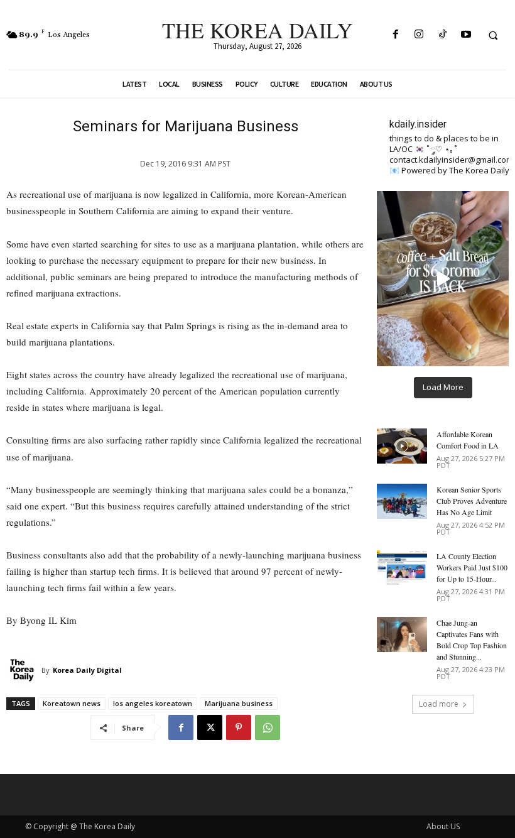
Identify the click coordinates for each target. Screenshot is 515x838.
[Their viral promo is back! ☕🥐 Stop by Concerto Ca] (443, 278)
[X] (209, 727)
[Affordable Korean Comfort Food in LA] (402, 446)
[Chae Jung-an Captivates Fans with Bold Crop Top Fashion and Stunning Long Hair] (402, 634)
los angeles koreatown (152, 703)
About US (443, 826)
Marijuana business (239, 703)
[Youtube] (465, 34)
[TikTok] (442, 34)
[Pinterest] (238, 727)
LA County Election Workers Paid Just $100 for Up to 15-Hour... (471, 567)
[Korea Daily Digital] (23, 670)
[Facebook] (396, 34)
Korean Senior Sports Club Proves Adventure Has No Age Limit (471, 500)
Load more (438, 704)
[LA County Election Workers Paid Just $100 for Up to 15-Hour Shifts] (402, 567)
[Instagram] (419, 34)
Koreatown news (71, 703)
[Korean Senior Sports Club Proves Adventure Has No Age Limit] (402, 501)
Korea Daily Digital (87, 670)
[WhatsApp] (267, 727)
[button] (493, 35)
